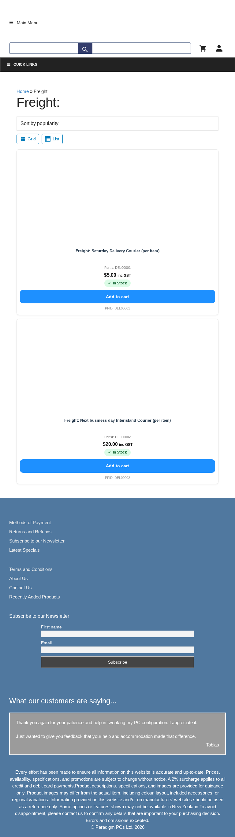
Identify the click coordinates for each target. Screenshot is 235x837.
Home (23, 91)
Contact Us (20, 587)
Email (46, 642)
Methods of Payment (30, 522)
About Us (18, 578)
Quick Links (25, 64)
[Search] (85, 49)
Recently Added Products (34, 596)
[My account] (219, 48)
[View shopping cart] (203, 48)
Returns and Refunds (30, 531)
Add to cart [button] (117, 296)
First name (51, 626)
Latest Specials (24, 550)
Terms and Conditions (31, 569)
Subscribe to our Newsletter (37, 540)
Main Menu (28, 22)
